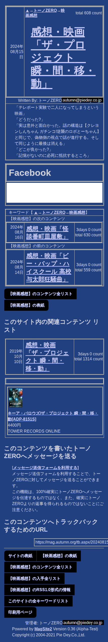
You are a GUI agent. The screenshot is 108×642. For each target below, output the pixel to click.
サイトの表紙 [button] (20, 556)
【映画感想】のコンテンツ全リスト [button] (40, 294)
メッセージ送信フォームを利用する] (46, 468)
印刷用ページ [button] (20, 612)
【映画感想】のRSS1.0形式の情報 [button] (39, 590)
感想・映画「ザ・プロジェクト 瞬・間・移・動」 (63, 58)
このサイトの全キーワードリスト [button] (38, 601)
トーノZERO (45, 10)
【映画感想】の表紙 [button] (26, 305)
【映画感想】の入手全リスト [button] (34, 578)
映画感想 (77, 212)
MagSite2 (43, 629)
